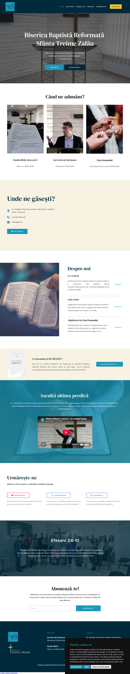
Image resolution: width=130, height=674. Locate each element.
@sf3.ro (110, 504)
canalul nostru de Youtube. (21, 504)
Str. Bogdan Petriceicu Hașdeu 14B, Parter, (104, 637)
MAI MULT (118, 284)
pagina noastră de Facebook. (67, 504)
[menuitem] (62, 6)
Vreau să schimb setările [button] (100, 667)
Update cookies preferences (9, 673)
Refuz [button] (87, 667)
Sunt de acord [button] (76, 667)
